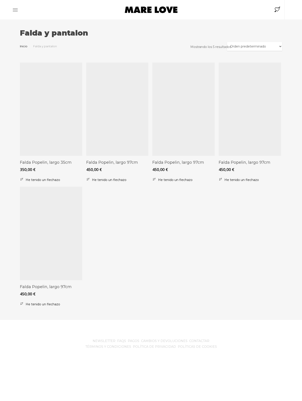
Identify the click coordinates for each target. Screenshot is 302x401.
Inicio (23, 46)
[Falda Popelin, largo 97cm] (117, 109)
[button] (15, 10)
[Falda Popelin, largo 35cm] (51, 109)
